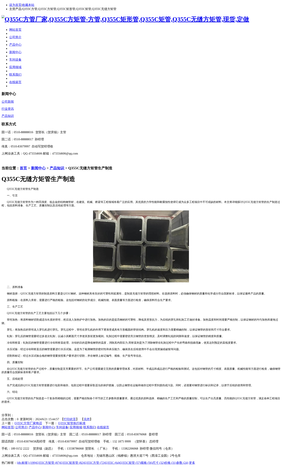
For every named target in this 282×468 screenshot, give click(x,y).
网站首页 (8, 427)
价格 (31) (170, 462)
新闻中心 (38, 168)
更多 (192, 462)
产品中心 (35, 427)
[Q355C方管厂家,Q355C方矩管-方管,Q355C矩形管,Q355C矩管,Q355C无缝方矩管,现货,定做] (125, 19)
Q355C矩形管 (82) (72, 462)
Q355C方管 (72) (94, 462)
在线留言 (103, 427)
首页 (23, 168)
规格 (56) (147, 462)
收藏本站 (28, 5)
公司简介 (21, 427)
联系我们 (89, 427)
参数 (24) (182, 462)
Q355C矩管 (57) (130, 462)
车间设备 (62, 427)
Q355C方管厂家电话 (28, 423)
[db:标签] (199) (26, 462)
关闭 (87, 419)
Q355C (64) (112, 462)
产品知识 (57, 168)
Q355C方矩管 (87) (48, 462)
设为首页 (15, 5)
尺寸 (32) (158, 462)
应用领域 (76, 427)
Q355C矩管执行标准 (72, 423)
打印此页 (70, 419)
